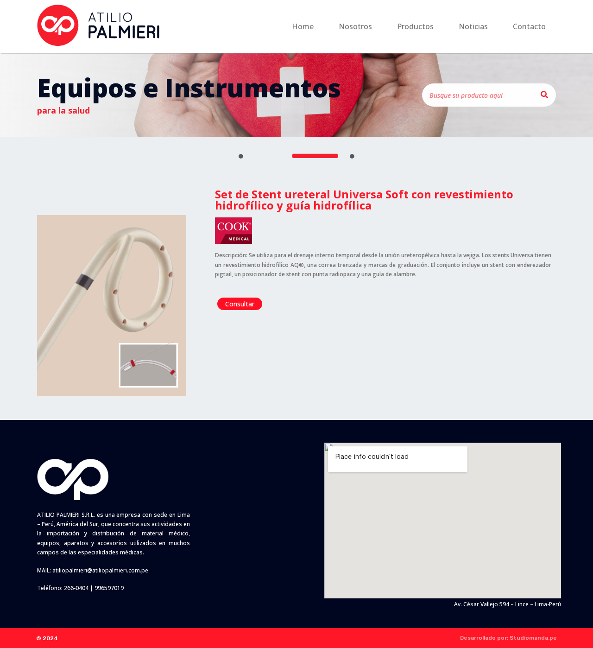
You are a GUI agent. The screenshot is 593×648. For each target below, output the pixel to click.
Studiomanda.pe (533, 638)
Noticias (473, 26)
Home (303, 26)
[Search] (544, 95)
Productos (415, 26)
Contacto (529, 26)
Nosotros (355, 26)
